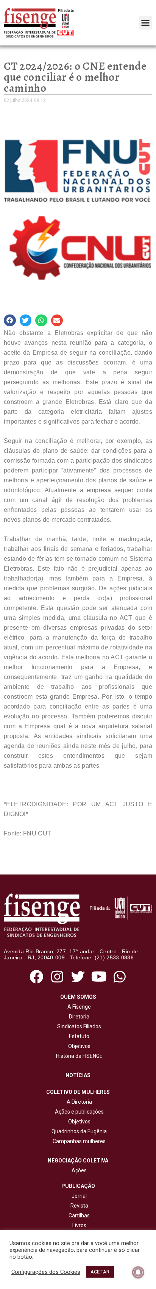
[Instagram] (57, 976)
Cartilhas (79, 1215)
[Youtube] (99, 976)
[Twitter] (78, 976)
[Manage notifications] (138, 1272)
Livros (79, 1225)
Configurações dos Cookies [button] (45, 1272)
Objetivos (78, 1046)
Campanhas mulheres (78, 1141)
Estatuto (78, 1036)
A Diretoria (78, 1102)
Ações (78, 1170)
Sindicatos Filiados (78, 1026)
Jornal (79, 1196)
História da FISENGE (78, 1056)
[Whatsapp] (120, 976)
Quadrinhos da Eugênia (78, 1131)
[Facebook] (36, 976)
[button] (145, 23)
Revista (79, 1206)
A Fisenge (78, 1007)
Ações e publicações (78, 1112)
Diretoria (78, 1017)
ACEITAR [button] (99, 1272)
